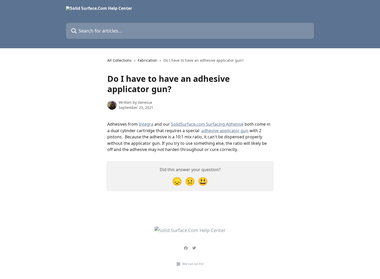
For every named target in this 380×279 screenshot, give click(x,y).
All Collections (119, 60)
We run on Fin (193, 263)
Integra (146, 124)
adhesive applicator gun (224, 130)
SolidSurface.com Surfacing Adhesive (207, 124)
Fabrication (147, 60)
